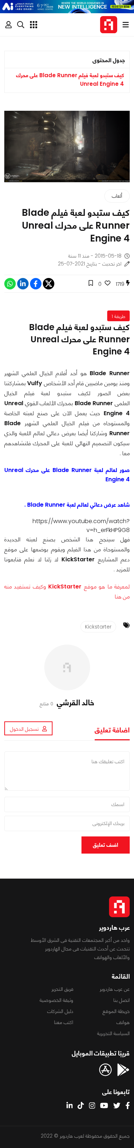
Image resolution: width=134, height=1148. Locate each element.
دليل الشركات (60, 1011)
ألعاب (117, 195)
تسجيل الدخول (24, 728)
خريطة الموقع (116, 1011)
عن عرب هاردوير (115, 989)
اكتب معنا (63, 1022)
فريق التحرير (62, 989)
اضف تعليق (105, 845)
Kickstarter (98, 626)
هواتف (123, 1022)
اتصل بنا (121, 1000)
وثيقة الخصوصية (56, 1000)
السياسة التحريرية (113, 1033)
